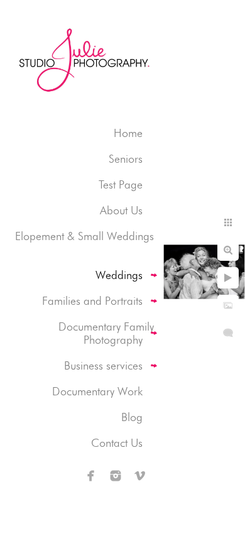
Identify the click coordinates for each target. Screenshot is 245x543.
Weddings (119, 275)
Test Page (121, 184)
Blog (132, 417)
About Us (121, 210)
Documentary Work (97, 391)
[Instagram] (115, 475)
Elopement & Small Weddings (84, 236)
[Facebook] (91, 475)
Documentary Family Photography (106, 333)
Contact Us (117, 442)
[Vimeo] (140, 475)
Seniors (126, 158)
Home (128, 133)
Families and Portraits (92, 300)
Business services (103, 365)
